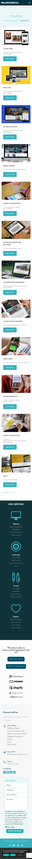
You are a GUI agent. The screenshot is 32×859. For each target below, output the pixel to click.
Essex (6, 52)
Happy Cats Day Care (11, 435)
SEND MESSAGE (15, 831)
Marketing (16, 555)
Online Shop (11, 207)
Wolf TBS (7, 88)
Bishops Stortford (9, 286)
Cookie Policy (9, 841)
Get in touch (14, 666)
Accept (6, 855)
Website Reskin (12, 248)
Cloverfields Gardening (14, 282)
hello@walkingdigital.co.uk (17, 754)
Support (16, 616)
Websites (9, 54)
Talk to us (15, 659)
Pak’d (5, 476)
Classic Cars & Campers (12, 321)
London (18, 52)
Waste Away (8, 359)
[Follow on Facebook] (4, 772)
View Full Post (10, 59)
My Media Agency (10, 127)
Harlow (10, 480)
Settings (20, 855)
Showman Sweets (10, 396)
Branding (11, 441)
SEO (22, 362)
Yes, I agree (11, 827)
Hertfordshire (12, 52)
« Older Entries (8, 493)
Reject (13, 855)
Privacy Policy (22, 841)
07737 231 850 (13, 764)
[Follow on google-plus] (7, 772)
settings (21, 852)
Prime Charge (9, 166)
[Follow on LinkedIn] (11, 772)
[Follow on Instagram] (14, 772)
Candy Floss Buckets (12, 203)
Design (16, 585)
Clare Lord (8, 49)
